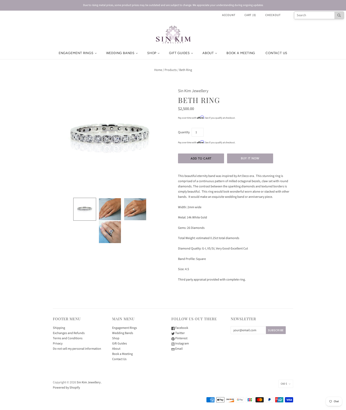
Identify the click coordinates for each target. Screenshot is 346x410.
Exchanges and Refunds (69, 333)
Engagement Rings (76, 53)
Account (228, 15)
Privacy (57, 343)
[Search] (339, 15)
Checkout (273, 15)
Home (158, 70)
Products (171, 70)
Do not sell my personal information (77, 348)
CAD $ (284, 384)
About (208, 53)
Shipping (59, 328)
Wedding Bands (120, 53)
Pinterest (181, 338)
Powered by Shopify (66, 387)
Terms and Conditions (67, 338)
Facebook (181, 328)
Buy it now (250, 158)
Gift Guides (179, 53)
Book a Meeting (240, 53)
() (250, 15)
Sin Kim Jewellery (193, 91)
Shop (151, 53)
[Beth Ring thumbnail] (84, 209)
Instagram (182, 343)
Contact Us (276, 53)
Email (179, 348)
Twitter (180, 333)
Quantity (184, 132)
